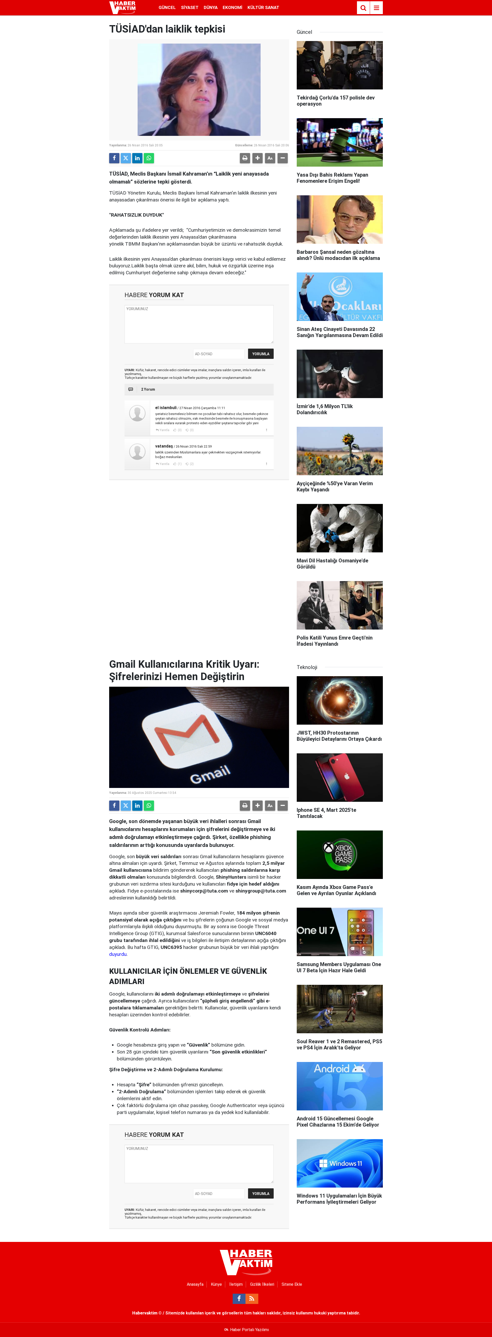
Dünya (211, 7)
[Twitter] (126, 158)
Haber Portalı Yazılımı (249, 1329)
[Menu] (376, 8)
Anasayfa (195, 1284)
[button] (257, 158)
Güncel (167, 7)
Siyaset (190, 7)
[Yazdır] (245, 158)
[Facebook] (114, 158)
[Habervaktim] (122, 7)
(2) (191, 464)
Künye (216, 1284)
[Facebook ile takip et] (239, 1299)
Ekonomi (232, 7)
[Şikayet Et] (266, 430)
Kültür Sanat (263, 7)
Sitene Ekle (292, 1284)
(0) (179, 430)
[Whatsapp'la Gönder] (149, 158)
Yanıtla (164, 430)
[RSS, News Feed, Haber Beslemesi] (251, 1299)
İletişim (236, 1284)
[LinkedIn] (137, 158)
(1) (179, 464)
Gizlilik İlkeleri (262, 1284)
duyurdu (118, 954)
